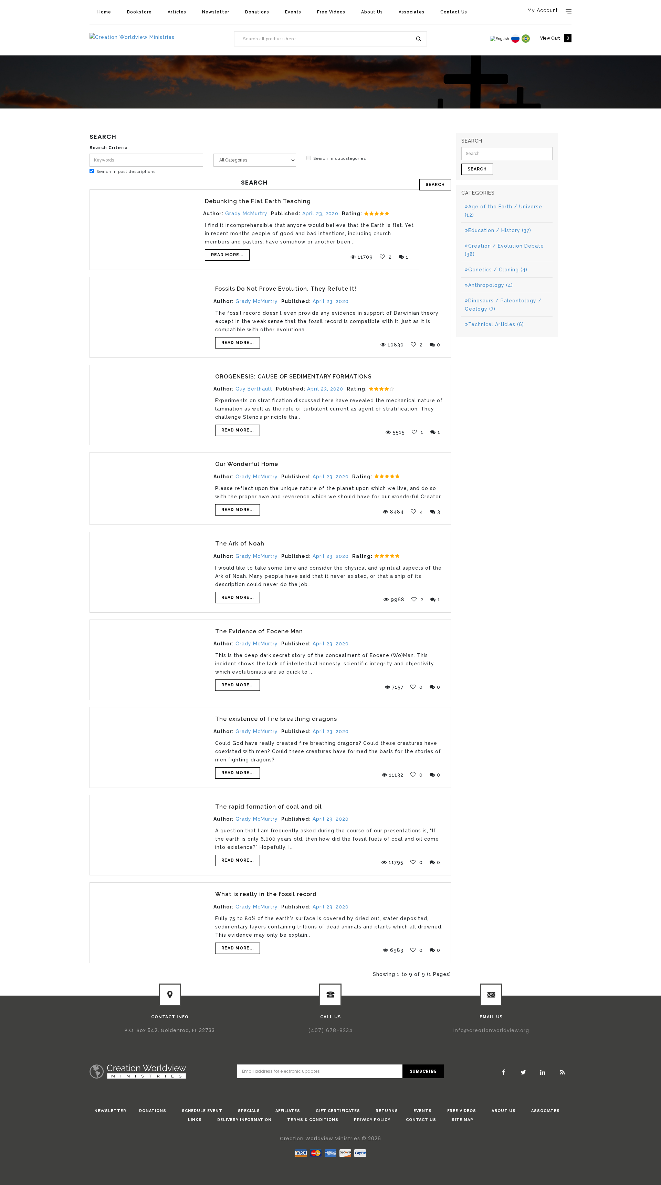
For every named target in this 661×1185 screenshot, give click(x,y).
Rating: (352, 213)
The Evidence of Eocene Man (259, 631)
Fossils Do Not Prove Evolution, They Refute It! (285, 288)
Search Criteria (109, 147)
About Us (372, 12)
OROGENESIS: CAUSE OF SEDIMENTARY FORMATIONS (293, 376)
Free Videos (331, 12)
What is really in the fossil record (266, 894)
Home (104, 12)
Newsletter (215, 12)
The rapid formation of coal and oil (268, 806)
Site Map (462, 1120)
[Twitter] (523, 1072)
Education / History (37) (499, 230)
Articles (177, 12)
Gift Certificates (338, 1111)
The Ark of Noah (239, 543)
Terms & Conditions (312, 1120)
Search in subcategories (339, 158)
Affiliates (287, 1111)
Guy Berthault (253, 389)
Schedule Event (202, 1111)
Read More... (227, 254)
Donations (257, 12)
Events (293, 12)
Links (195, 1120)
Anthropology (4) (490, 285)
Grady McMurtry (246, 213)
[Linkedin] (543, 1072)
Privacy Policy (372, 1120)
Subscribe (423, 1071)
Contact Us (453, 12)
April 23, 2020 (320, 213)
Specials (249, 1111)
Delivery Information (244, 1120)
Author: (213, 213)
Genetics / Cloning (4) (497, 269)
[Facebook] (503, 1072)
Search (418, 39)
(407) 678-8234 (330, 1030)
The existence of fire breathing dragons (276, 719)
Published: (286, 213)
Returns (387, 1111)
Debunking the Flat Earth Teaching (258, 201)
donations (152, 1111)
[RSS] (562, 1072)
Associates (411, 12)
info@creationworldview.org (491, 1030)
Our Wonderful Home (246, 464)
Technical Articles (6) (496, 324)
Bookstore (139, 12)
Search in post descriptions (126, 171)
